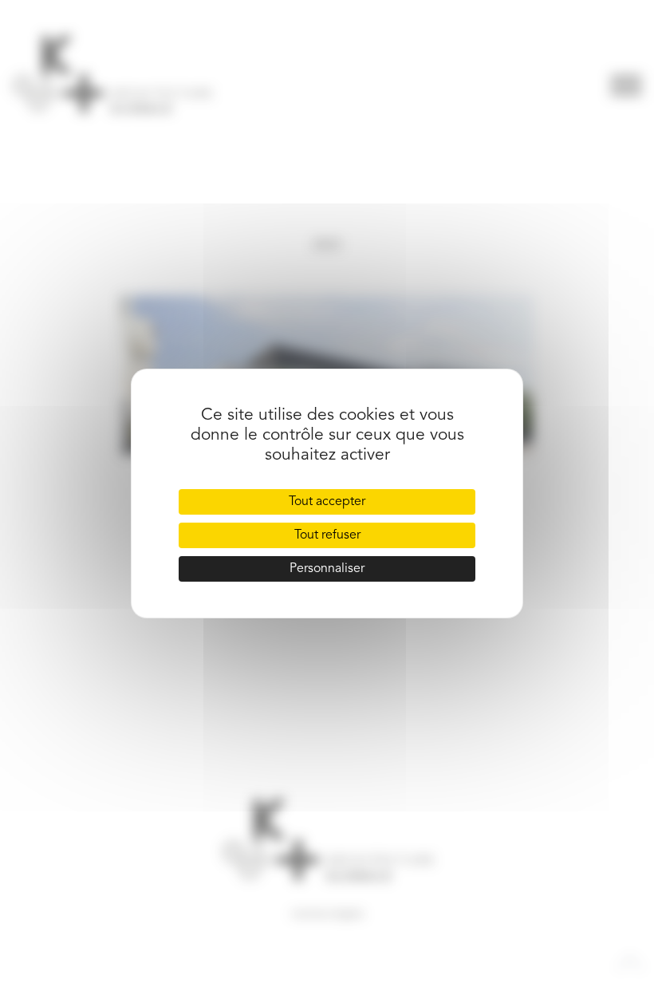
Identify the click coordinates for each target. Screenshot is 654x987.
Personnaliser (327, 569)
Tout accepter (327, 501)
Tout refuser (327, 535)
